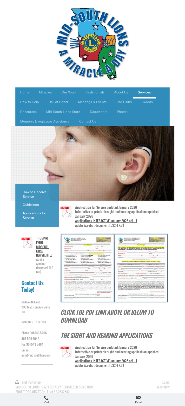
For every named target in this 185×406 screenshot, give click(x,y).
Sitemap (35, 382)
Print (24, 382)
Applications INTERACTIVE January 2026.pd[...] (106, 220)
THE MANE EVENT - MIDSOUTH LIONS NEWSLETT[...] (44, 246)
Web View (163, 386)
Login (166, 382)
